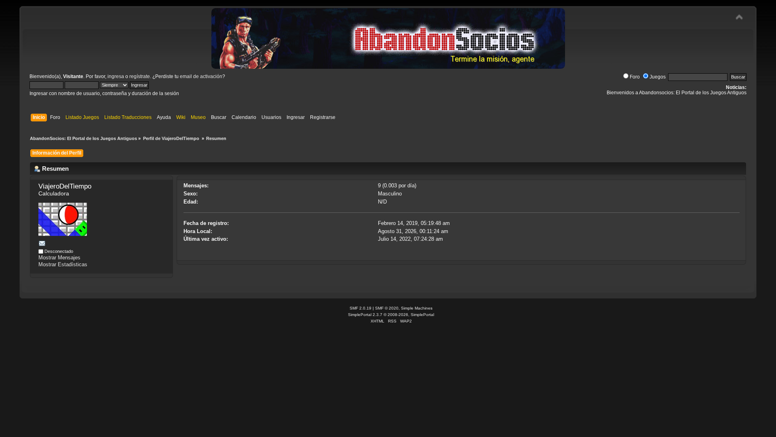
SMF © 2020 (387, 308)
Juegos (657, 76)
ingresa (116, 76)
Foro (635, 76)
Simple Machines (416, 308)
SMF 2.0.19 (360, 308)
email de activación (201, 76)
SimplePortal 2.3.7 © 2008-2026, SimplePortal (391, 314)
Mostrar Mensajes (59, 258)
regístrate (139, 76)
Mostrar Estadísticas (62, 264)
